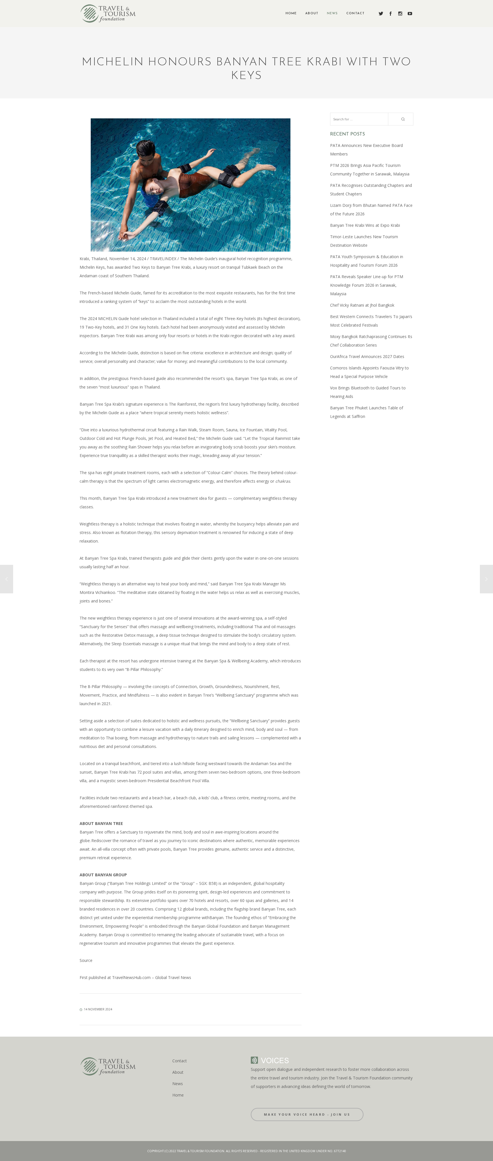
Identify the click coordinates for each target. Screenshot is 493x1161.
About (177, 1072)
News (177, 1083)
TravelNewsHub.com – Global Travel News (151, 977)
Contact (179, 1060)
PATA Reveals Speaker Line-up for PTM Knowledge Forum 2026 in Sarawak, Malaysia (366, 285)
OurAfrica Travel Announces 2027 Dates (367, 356)
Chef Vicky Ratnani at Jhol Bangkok (362, 305)
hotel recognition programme (264, 258)
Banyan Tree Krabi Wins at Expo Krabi (365, 225)
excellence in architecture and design (238, 352)
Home (178, 1095)
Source (86, 960)
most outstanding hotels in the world (212, 301)
